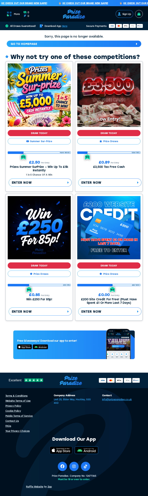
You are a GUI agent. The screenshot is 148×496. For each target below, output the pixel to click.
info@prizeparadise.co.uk (117, 399)
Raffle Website (34, 486)
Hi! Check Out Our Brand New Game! (82, 3)
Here (64, 25)
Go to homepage (24, 44)
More (17, 13)
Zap (50, 486)
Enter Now (22, 182)
